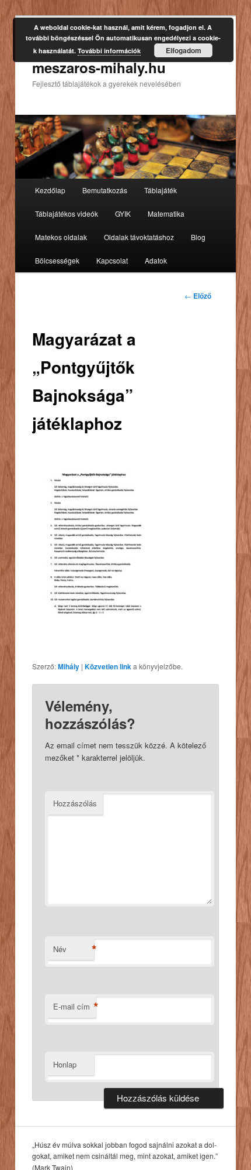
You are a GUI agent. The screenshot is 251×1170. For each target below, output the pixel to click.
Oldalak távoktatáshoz (139, 237)
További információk (109, 50)
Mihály (68, 666)
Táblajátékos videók (66, 213)
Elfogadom (183, 50)
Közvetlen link (108, 666)
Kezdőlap (50, 190)
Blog (198, 237)
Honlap (64, 1064)
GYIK (123, 213)
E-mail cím (74, 1006)
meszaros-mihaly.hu (99, 67)
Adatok (156, 260)
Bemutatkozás (104, 190)
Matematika (166, 213)
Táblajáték (160, 190)
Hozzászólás (75, 803)
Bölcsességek (57, 260)
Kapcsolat (112, 260)
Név (73, 949)
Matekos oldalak (61, 237)
